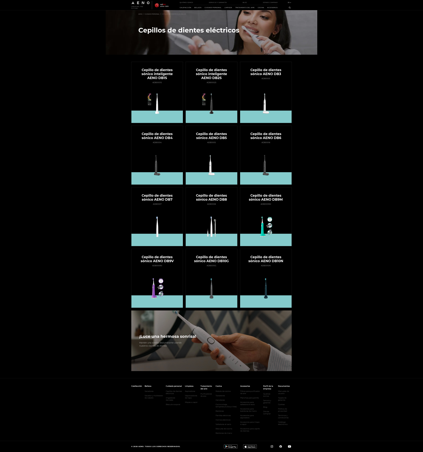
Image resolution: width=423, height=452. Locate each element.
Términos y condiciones (283, 416)
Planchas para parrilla (249, 398)
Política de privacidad (282, 410)
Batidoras (220, 411)
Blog (245, 2)
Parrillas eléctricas (223, 415)
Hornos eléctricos (223, 420)
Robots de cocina (223, 391)
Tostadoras (220, 396)
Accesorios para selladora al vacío (247, 403)
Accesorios (272, 7)
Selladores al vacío (223, 424)
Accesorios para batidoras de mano (248, 410)
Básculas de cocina (224, 429)
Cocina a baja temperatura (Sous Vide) (226, 405)
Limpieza (228, 7)
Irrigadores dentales (170, 399)
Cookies (281, 404)
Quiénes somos (186, 2)
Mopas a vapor (191, 402)
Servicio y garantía (218, 2)
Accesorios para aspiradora (247, 416)
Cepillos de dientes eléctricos (174, 392)
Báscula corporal (173, 404)
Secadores (149, 391)
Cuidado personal (213, 7)
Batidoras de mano (224, 433)
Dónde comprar (270, 2)
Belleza (197, 7)
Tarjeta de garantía (282, 399)
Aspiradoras (190, 391)
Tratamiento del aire (245, 7)
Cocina (261, 7)
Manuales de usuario (283, 392)
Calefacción (185, 7)
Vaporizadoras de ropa (191, 397)
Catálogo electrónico (283, 423)
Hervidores (220, 400)
